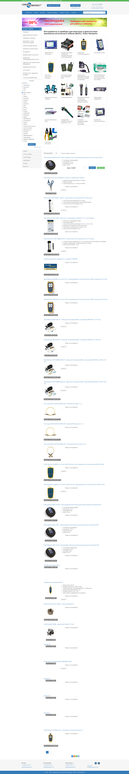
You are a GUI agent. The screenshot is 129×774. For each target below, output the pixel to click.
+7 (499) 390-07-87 (75, 8)
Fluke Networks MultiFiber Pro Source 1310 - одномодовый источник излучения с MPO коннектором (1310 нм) (75, 279)
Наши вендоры (27, 157)
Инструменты (26, 51)
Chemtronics (26, 85)
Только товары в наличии (68, 153)
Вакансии (25, 166)
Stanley (25, 122)
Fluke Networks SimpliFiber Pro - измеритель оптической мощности (63, 730)
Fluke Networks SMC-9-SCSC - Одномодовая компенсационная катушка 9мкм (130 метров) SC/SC (71, 545)
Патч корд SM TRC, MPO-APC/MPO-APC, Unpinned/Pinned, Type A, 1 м (63, 424)
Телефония (26, 32)
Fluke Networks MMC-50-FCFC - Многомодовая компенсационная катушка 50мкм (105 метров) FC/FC (72, 504)
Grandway (26, 98)
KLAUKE (25, 111)
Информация (26, 160)
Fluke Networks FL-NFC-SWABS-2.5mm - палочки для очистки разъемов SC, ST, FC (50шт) (69, 239)
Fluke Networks (27, 92)
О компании (28, 12)
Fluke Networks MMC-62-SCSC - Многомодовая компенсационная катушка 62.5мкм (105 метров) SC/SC (73, 157)
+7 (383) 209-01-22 (69, 765)
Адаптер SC (47, 644)
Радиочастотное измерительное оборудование (31, 63)
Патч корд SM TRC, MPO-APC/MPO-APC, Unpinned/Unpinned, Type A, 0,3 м (65, 444)
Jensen (25, 107)
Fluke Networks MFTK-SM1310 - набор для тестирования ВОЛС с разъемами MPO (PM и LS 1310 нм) (72, 319)
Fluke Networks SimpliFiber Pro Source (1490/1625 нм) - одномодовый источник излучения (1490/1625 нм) (74, 484)
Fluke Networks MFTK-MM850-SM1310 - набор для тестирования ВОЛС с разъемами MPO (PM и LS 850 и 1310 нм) (75, 360)
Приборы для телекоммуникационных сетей (31, 58)
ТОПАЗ (25, 141)
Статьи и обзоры (27, 154)
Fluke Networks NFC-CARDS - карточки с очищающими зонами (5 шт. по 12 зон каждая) (69, 218)
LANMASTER (26, 113)
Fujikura (25, 96)
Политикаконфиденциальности (92, 766)
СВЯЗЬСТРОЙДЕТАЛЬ (28, 139)
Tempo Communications (29, 126)
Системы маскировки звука (30, 77)
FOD (24, 94)
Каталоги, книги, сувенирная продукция (30, 73)
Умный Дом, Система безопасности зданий (28, 41)
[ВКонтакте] (72, 756)
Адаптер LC (47, 713)
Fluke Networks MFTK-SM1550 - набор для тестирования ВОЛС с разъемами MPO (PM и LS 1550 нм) (72, 340)
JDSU (24, 105)
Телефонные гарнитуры (29, 38)
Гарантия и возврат (52, 12)
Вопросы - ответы (64, 12)
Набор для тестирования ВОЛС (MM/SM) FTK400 (57, 661)
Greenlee (25, 100)
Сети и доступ (26, 70)
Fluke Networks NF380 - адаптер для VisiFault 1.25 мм (59, 624)
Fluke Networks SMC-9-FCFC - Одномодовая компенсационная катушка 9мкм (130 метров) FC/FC (71, 525)
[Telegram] (78, 756)
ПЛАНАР (25, 133)
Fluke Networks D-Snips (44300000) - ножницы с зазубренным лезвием (64, 178)
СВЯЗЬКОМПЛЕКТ (28, 135)
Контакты (74, 12)
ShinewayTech (27, 120)
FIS (24, 90)
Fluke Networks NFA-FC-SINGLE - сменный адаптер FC (59, 604)
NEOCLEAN (26, 115)
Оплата (36, 12)
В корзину (92, 167)
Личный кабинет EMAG (97, 8)
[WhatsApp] (76, 756)
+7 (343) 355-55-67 (48, 765)
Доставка (42, 12)
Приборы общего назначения (30, 55)
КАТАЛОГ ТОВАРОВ (28, 29)
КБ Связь (25, 131)
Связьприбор (26, 137)
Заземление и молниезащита (30, 48)
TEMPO (25, 124)
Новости (25, 151)
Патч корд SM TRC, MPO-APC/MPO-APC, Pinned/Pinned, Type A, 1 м (63, 404)
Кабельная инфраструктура (30, 45)
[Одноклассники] (74, 756)
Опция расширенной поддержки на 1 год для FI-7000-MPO (60, 259)
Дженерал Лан (27, 130)
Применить (32, 144)
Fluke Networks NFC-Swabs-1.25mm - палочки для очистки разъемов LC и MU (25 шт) (68, 198)
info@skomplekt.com (27, 767)
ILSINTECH (26, 104)
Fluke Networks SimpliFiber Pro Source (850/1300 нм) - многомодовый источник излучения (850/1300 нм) (74, 464)
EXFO (24, 89)
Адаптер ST (47, 678)
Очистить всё (37, 147)
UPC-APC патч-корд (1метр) (51, 565)
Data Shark (26, 87)
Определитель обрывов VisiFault (53, 582)
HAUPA (25, 102)
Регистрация (99, 6)
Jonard (25, 109)
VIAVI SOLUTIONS (27, 128)
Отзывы (25, 163)
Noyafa (25, 117)
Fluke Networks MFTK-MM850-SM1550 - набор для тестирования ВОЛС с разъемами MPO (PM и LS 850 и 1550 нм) (75, 382)
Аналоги (63, 190)
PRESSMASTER (27, 118)
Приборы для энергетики (29, 67)
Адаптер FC (47, 696)
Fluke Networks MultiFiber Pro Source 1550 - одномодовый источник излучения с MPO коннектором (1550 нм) (75, 299)
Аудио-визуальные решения (30, 35)
